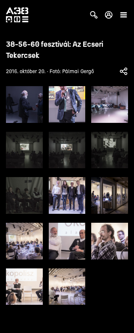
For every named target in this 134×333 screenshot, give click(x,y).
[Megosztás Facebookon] (123, 71)
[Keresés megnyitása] (93, 14)
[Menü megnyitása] (123, 14)
